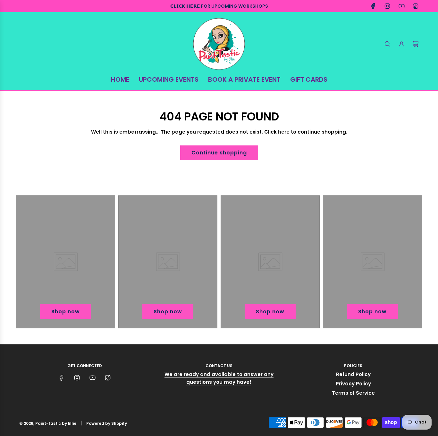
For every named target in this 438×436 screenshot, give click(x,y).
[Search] (387, 44)
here (284, 131)
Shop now (65, 311)
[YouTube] (401, 6)
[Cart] (416, 44)
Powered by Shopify (106, 423)
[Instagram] (387, 6)
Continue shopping (219, 152)
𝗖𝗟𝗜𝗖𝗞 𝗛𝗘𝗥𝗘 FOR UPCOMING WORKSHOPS (219, 6)
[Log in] (401, 44)
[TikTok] (416, 6)
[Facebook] (373, 6)
